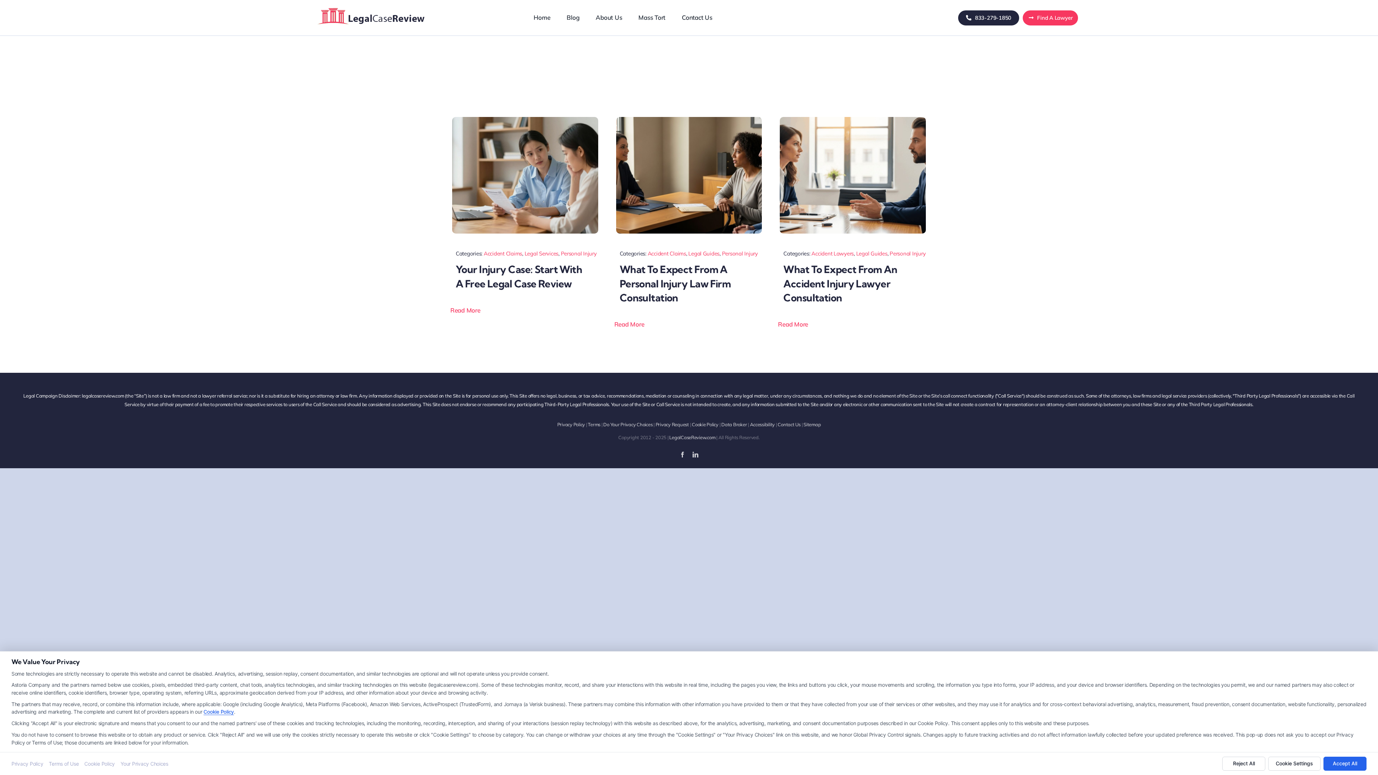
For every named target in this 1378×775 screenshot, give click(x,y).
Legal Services (541, 253)
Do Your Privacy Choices (627, 424)
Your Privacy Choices (144, 764)
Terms (594, 424)
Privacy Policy (571, 424)
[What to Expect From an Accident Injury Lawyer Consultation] (853, 120)
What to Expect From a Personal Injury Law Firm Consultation (675, 283)
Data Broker (734, 424)
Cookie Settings (1294, 763)
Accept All (1345, 763)
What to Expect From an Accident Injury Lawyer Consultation (840, 283)
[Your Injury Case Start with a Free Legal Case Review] (525, 120)
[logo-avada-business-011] (371, 7)
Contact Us (789, 424)
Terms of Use (64, 764)
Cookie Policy (705, 424)
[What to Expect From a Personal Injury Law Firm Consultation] (689, 120)
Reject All (1244, 763)
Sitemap (812, 424)
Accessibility (762, 424)
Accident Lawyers (832, 253)
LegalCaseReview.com (692, 437)
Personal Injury (579, 253)
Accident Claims (503, 253)
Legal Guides (704, 253)
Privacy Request (672, 424)
